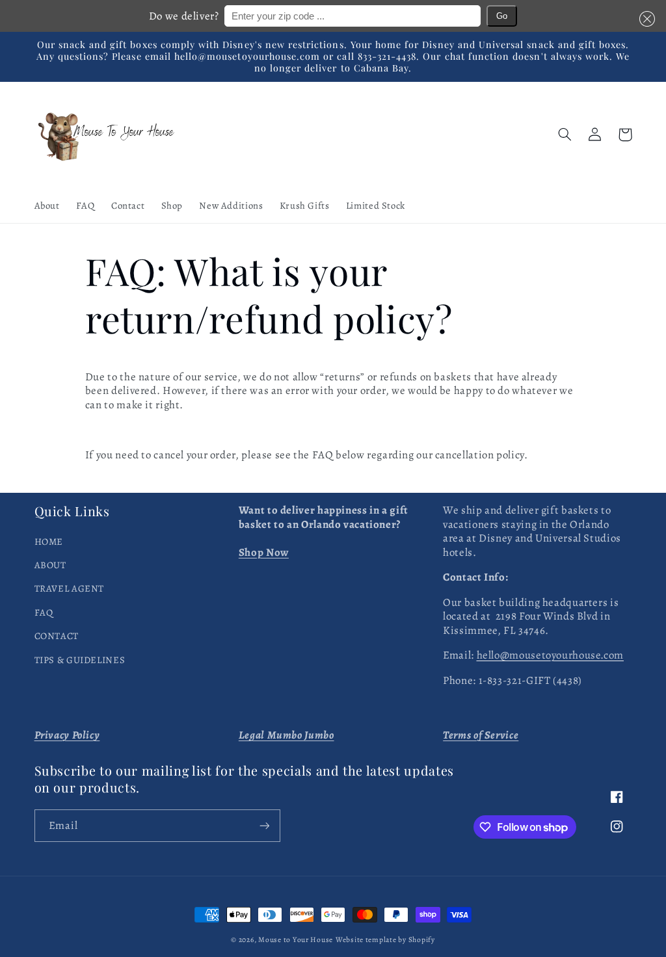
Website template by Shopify (385, 939)
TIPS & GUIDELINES (80, 659)
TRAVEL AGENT (69, 588)
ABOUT (50, 564)
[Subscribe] (264, 825)
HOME (49, 541)
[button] (644, 18)
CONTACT (56, 635)
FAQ (43, 612)
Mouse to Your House (295, 939)
